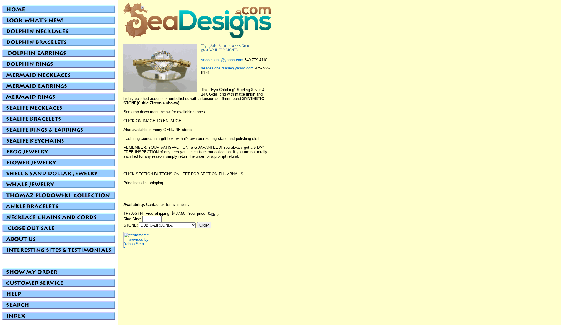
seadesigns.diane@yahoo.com (227, 68)
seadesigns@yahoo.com (222, 60)
